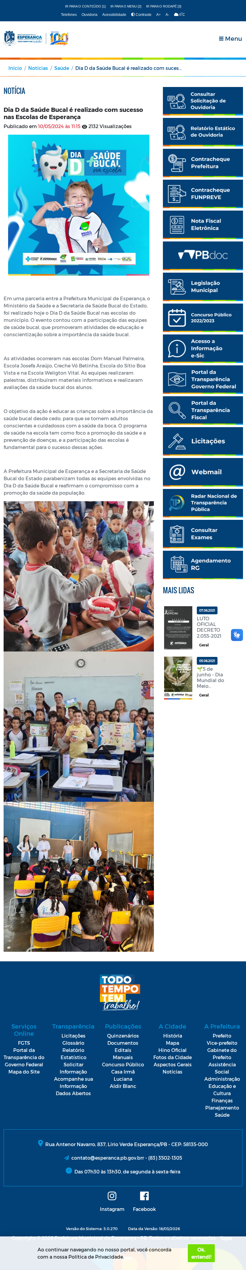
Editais (123, 1050)
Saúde (61, 68)
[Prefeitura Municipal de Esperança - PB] (36, 38)
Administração (222, 1079)
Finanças (222, 1100)
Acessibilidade (114, 15)
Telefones (69, 15)
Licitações (74, 1035)
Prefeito (222, 1035)
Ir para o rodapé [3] (163, 6)
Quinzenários (123, 1035)
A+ (158, 15)
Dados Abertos (73, 1093)
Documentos (122, 1043)
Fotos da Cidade (172, 1057)
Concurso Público (123, 1064)
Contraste (143, 15)
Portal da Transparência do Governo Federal (24, 1057)
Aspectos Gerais (173, 1064)
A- (167, 15)
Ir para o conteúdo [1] (85, 6)
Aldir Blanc (123, 1086)
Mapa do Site (24, 1071)
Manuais (123, 1057)
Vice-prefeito (222, 1043)
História (172, 1035)
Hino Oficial (172, 1050)
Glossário (73, 1043)
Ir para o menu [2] (125, 6)
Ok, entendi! (201, 1253)
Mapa (172, 1043)
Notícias (38, 68)
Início (15, 68)
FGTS (24, 1043)
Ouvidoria (90, 15)
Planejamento (222, 1107)
